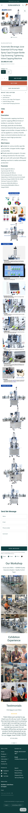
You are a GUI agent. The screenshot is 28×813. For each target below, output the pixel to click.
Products (3, 754)
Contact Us (4, 764)
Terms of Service (8, 553)
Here (11, 710)
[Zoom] (24, 11)
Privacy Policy (18, 770)
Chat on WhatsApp (14, 88)
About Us (3, 761)
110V (3, 72)
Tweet (11, 556)
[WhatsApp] (22, 556)
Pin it (18, 556)
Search (16, 768)
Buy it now (14, 83)
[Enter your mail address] (11, 793)
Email (2, 790)
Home (2, 751)
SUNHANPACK (14, 5)
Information (4, 759)
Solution (3, 756)
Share (4, 556)
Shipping (3, 63)
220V (8, 72)
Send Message (14, 548)
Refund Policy (18, 773)
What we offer (8, 92)
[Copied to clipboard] (2, 558)
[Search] (23, 5)
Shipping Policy (19, 775)
